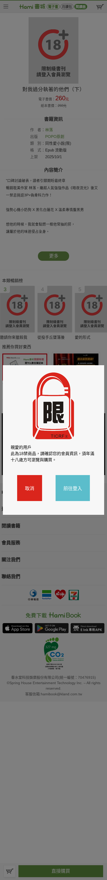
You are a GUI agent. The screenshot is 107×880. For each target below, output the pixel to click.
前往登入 (72, 488)
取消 (29, 488)
